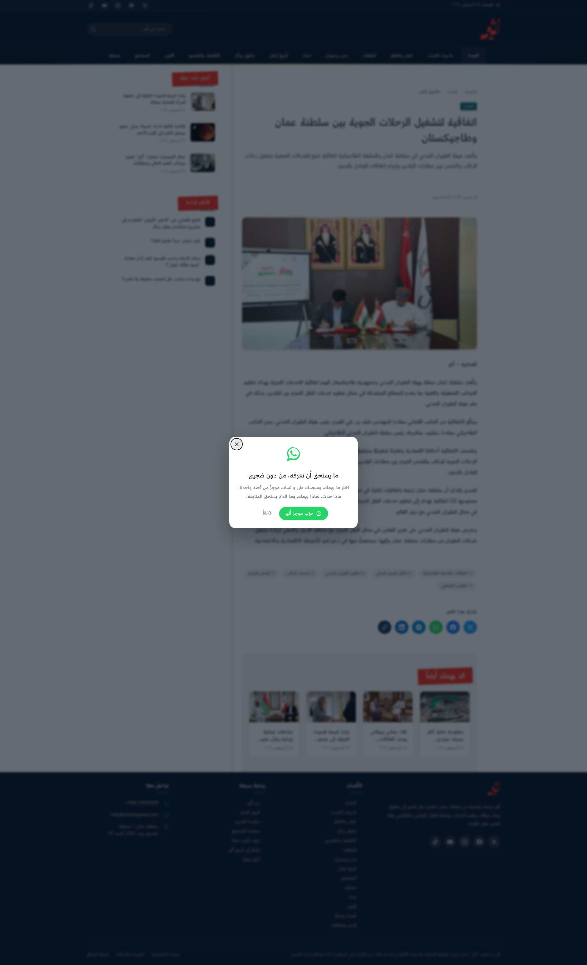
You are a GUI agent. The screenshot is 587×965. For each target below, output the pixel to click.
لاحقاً (267, 513)
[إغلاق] (237, 444)
